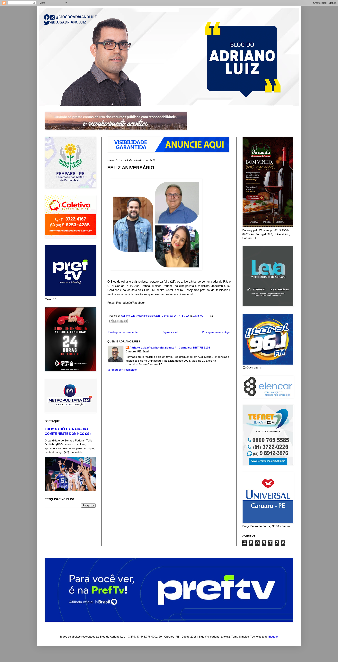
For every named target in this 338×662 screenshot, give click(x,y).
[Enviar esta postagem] (211, 315)
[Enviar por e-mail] (111, 321)
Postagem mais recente (123, 332)
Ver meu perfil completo (122, 369)
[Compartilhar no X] (118, 321)
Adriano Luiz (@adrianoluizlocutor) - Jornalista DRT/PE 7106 (169, 347)
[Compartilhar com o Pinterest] (126, 321)
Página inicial (170, 332)
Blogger (273, 636)
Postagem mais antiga (216, 332)
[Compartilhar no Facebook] (122, 321)
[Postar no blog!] (114, 321)
